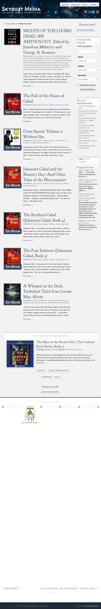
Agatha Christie (52, 349)
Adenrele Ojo (57, 65)
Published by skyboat (87, 85)
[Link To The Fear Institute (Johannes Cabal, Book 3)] (12, 259)
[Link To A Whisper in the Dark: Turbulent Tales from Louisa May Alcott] (12, 294)
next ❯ (57, 376)
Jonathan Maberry (66, 60)
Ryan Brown (42, 65)
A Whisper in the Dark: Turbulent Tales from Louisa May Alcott (47, 291)
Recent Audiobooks (84, 102)
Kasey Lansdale (44, 67)
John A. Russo (46, 60)
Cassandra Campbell (61, 300)
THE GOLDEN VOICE (86, 170)
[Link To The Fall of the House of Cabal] (12, 104)
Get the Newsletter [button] (86, 30)
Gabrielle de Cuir (61, 140)
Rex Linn (38, 69)
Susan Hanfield (64, 303)
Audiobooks (76, 4)
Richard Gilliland (46, 69)
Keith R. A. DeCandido (30, 63)
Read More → (28, 86)
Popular (81, 159)
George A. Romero (51, 58)
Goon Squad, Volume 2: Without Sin (43, 134)
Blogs (84, 4)
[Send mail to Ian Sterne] (97, 606)
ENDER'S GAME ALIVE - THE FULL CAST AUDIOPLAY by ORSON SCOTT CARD (87, 197)
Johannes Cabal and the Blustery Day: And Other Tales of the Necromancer (44, 174)
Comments (82, 162)
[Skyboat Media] (50, 10)
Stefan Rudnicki (58, 69)
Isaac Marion (61, 58)
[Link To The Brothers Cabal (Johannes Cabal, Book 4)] (12, 223)
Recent (87, 159)
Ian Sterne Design (89, 606)
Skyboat (64, 4)
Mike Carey (50, 63)
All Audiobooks (47, 376)
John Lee (79, 349)
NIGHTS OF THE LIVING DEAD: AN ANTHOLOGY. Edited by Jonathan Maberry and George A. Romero (47, 41)
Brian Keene (39, 56)
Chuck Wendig (56, 56)
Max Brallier (42, 63)
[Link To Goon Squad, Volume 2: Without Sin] (12, 139)
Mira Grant (57, 63)
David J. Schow (28, 58)
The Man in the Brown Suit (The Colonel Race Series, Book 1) (88, 113)
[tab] (81, 159)
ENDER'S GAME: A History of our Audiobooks (88, 181)
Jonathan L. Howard (41, 105)
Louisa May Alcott (41, 300)
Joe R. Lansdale (37, 60)
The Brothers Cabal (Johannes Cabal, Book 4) (44, 217)
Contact (93, 4)
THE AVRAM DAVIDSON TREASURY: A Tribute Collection (87, 120)
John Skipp (55, 60)
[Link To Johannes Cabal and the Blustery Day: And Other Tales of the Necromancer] (12, 177)
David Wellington (38, 58)
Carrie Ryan (47, 56)
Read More (41, 370)
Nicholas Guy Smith (62, 105)
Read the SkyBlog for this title (59, 370)
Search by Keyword (84, 46)
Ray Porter (31, 69)
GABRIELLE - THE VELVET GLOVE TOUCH (88, 222)
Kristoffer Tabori (55, 67)
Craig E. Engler (66, 56)
